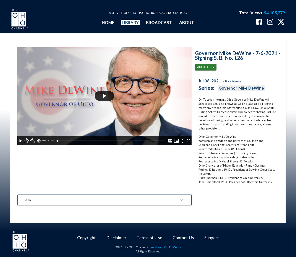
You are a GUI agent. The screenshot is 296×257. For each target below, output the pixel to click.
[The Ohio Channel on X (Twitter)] (281, 22)
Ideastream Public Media (165, 247)
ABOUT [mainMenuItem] (186, 22)
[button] (104, 200)
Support (211, 238)
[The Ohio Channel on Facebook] (259, 22)
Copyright (86, 238)
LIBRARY (130, 22)
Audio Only (205, 67)
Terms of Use (149, 238)
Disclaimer (116, 238)
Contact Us (183, 238)
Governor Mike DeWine (241, 87)
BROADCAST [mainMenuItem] (159, 22)
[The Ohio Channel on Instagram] (270, 22)
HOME (108, 22)
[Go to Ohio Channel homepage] (19, 20)
